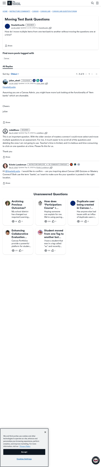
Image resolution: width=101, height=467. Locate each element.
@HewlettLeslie (12, 171)
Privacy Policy (25, 446)
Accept (24, 452)
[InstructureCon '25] (71, 164)
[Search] (92, 3)
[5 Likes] (41, 80)
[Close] (45, 432)
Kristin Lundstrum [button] (17, 164)
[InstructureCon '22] (75, 164)
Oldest (14, 74)
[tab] (7, 66)
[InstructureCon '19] (78, 164)
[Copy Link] (50, 28)
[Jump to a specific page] (96, 74)
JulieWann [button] (14, 130)
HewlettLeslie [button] (17, 25)
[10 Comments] (37, 80)
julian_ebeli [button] (14, 80)
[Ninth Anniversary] (34, 80)
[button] (7, 26)
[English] (14, 3)
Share (8, 46)
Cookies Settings (24, 459)
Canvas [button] (6, 58)
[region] (24, 447)
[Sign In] (97, 3)
